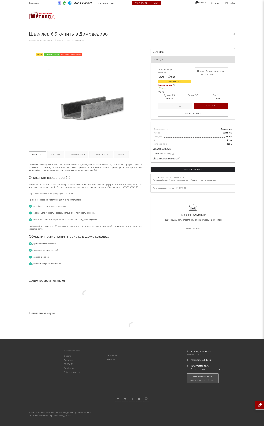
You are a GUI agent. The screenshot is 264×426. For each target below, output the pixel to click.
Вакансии (110, 359)
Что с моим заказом (105, 3)
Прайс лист (69, 368)
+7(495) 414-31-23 (201, 351)
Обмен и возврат (72, 372)
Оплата (67, 356)
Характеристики (76, 155)
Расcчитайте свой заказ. (146, 3)
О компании (112, 355)
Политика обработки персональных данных (50, 415)
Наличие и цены (101, 155)
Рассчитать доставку (162, 153)
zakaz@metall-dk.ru (201, 360)
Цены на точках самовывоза (165, 158)
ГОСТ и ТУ (68, 364)
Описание (37, 155)
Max (146, 399)
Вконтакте (118, 399)
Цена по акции (165, 85)
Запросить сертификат (193, 169)
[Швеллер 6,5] (85, 98)
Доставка (55, 155)
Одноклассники (132, 399)
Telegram (125, 399)
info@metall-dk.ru (200, 365)
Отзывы (121, 155)
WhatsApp (139, 399)
